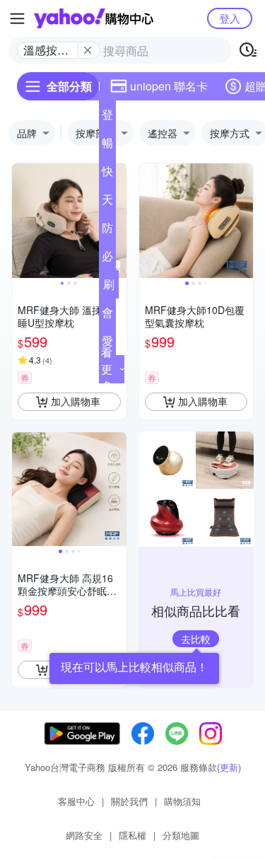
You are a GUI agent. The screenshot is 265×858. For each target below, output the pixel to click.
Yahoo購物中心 (93, 18)
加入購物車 (75, 401)
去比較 (196, 639)
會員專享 (107, 315)
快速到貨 (107, 174)
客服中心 (76, 801)
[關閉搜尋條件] (87, 50)
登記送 (107, 117)
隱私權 (132, 835)
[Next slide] (117, 220)
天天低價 (107, 202)
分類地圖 (181, 835)
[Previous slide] (21, 220)
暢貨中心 (107, 145)
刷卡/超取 (109, 287)
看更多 (106, 369)
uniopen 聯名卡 (169, 86)
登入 (229, 18)
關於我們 (129, 801)
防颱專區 (107, 230)
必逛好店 (107, 259)
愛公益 (107, 343)
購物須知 (182, 801)
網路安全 (84, 835)
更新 (229, 767)
